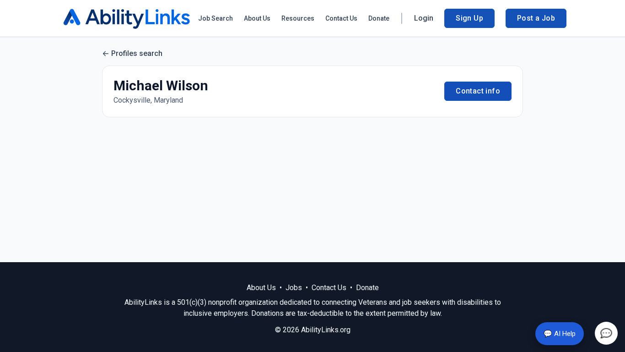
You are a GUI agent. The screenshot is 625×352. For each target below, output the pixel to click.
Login (423, 18)
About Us (257, 18)
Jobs (294, 287)
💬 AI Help (560, 334)
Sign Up (469, 18)
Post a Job (536, 18)
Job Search (215, 18)
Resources (297, 18)
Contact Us (341, 18)
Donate (378, 18)
